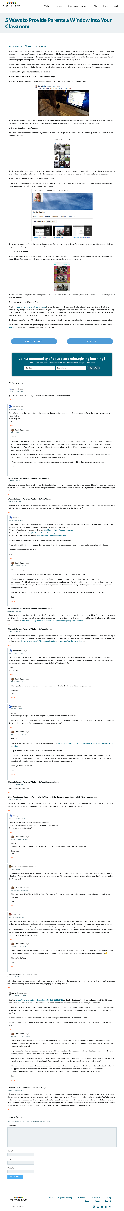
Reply (11, 399)
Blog (95, 6)
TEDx (46, 6)
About (116, 6)
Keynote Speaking (65, 1198)
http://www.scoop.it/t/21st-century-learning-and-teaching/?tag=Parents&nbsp (52, 621)
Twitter (12, 327)
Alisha (14, 914)
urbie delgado (17, 993)
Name (10, 1151)
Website (10, 1168)
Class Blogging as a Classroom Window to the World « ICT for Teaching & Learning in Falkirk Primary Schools (50, 797)
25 (45, 46)
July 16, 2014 (33, 46)
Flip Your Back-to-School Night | (20, 974)
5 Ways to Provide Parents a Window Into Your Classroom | (31, 782)
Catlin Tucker (17, 46)
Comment (11, 1126)
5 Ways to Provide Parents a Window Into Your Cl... (28, 478)
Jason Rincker (17, 651)
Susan (14, 706)
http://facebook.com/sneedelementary (58, 530)
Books (105, 6)
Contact (108, 1201)
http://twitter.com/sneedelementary (41, 533)
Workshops (81, 1198)
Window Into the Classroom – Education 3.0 (25, 1088)
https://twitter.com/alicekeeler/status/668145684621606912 (39, 1000)
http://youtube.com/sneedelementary (51, 535)
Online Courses (96, 1198)
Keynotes (58, 6)
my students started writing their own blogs (29, 307)
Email (9, 1159)
